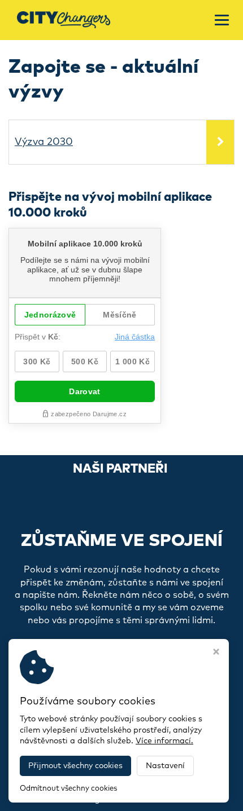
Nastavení (165, 766)
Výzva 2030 (44, 142)
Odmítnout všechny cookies (68, 788)
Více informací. (164, 741)
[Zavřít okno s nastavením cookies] (216, 653)
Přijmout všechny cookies (75, 766)
